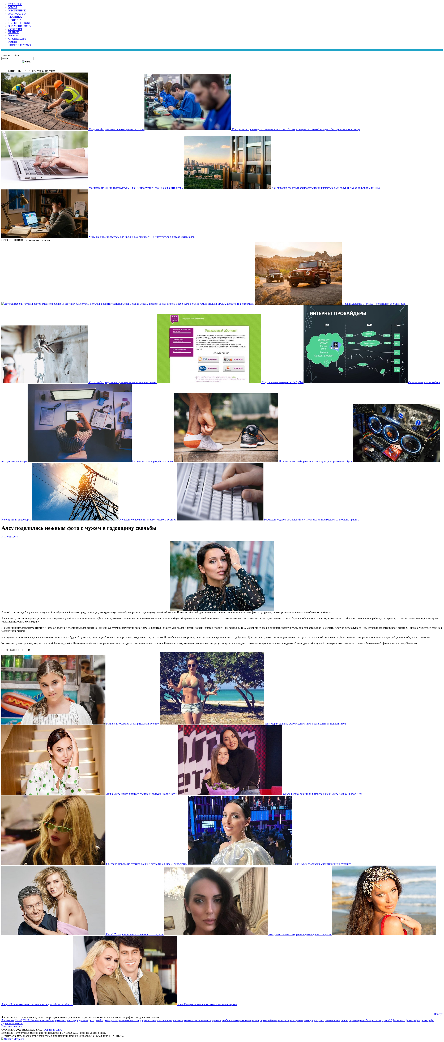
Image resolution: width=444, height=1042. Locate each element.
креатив (216, 1020)
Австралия (7, 1020)
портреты (283, 1020)
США (26, 1020)
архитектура (62, 1020)
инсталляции (164, 1020)
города (74, 1020)
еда (141, 1020)
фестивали (399, 1020)
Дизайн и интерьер (19, 44)
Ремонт (12, 41)
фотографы (427, 1020)
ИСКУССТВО (17, 13)
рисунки (319, 1020)
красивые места (201, 1020)
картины (178, 1020)
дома (107, 1020)
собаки (367, 1020)
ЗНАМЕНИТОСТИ (20, 26)
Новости (13, 35)
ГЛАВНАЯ (15, 4)
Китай (18, 1020)
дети (91, 1020)
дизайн (99, 1020)
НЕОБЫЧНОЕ (17, 10)
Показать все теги (12, 1026)
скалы (344, 1020)
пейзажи (272, 1020)
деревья (83, 1020)
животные (150, 1020)
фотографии (413, 1020)
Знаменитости (9, 536)
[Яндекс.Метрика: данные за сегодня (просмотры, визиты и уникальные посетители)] (12, 1039)
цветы (19, 1023)
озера (238, 1020)
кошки (188, 1020)
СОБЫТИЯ (15, 29)
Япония (35, 1020)
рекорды (308, 1020)
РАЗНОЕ (13, 32)
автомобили (47, 1020)
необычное (228, 1020)
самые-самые (332, 1020)
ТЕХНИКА (15, 16)
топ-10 (388, 1020)
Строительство (17, 38)
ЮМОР (12, 7)
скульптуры (356, 1020)
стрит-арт (377, 1020)
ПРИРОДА (15, 19)
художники (8, 1023)
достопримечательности (124, 1020)
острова (246, 1020)
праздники (296, 1020)
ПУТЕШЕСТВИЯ (19, 23)
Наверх (438, 1014)
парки (263, 1020)
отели (255, 1020)
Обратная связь (53, 1029)
